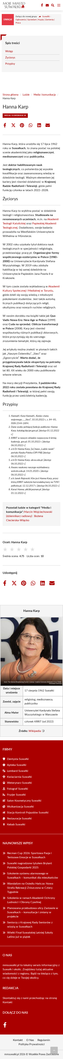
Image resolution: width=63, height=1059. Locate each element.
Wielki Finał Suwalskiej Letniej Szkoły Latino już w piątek (30, 934)
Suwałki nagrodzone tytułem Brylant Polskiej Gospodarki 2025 (29, 865)
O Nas (30, 1040)
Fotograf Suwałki (17, 788)
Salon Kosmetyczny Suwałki (24, 800)
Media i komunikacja (45, 95)
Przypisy (10, 63)
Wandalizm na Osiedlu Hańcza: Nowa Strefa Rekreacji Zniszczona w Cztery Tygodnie (30, 887)
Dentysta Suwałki (18, 759)
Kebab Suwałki (16, 824)
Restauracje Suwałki (19, 818)
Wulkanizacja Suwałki (20, 806)
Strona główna (10, 95)
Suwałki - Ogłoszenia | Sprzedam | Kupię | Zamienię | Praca (35, 19)
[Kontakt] (47, 5)
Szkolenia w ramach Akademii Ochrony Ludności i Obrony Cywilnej (31, 900)
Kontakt (7, 1002)
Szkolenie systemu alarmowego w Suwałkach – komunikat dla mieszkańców (32, 875)
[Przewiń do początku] (54, 1050)
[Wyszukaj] (53, 6)
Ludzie (26, 95)
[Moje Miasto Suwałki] (13, 5)
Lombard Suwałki (17, 771)
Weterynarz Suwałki (19, 782)
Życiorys (10, 57)
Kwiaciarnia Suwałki (19, 776)
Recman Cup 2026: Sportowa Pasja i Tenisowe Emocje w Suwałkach (29, 855)
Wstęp (9, 51)
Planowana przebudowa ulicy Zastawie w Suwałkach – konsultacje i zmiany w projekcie (32, 912)
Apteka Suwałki (16, 765)
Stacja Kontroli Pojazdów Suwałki (27, 812)
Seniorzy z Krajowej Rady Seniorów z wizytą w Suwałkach (29, 924)
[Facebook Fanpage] (41, 5)
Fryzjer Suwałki (16, 794)
